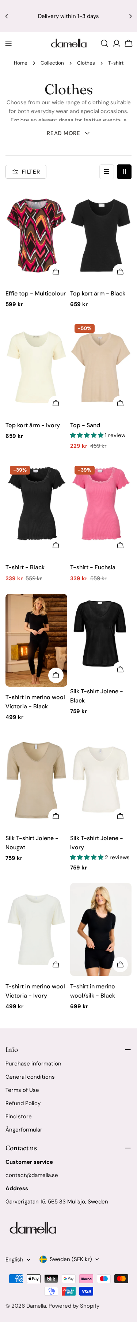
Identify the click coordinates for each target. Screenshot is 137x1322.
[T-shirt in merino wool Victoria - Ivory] (36, 929)
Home (20, 63)
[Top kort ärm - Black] (101, 235)
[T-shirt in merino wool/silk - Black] (101, 929)
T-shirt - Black (25, 567)
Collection (52, 63)
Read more (63, 133)
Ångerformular (23, 1129)
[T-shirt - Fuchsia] (101, 508)
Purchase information (33, 1063)
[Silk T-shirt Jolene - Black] (101, 637)
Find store (18, 1116)
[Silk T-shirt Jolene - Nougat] (36, 780)
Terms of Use (22, 1090)
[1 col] (106, 171)
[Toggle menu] (8, 43)
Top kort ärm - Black (97, 293)
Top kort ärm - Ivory (32, 425)
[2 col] (124, 171)
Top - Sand (85, 425)
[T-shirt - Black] (36, 508)
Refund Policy (23, 1103)
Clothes (86, 63)
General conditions (30, 1077)
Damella (36, 1306)
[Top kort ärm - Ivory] (36, 367)
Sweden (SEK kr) (71, 1259)
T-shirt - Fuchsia (92, 567)
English (14, 1259)
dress (66, 120)
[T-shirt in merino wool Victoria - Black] (36, 640)
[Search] (104, 43)
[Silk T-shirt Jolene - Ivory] (101, 780)
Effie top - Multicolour (35, 293)
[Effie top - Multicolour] (36, 235)
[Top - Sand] (101, 367)
